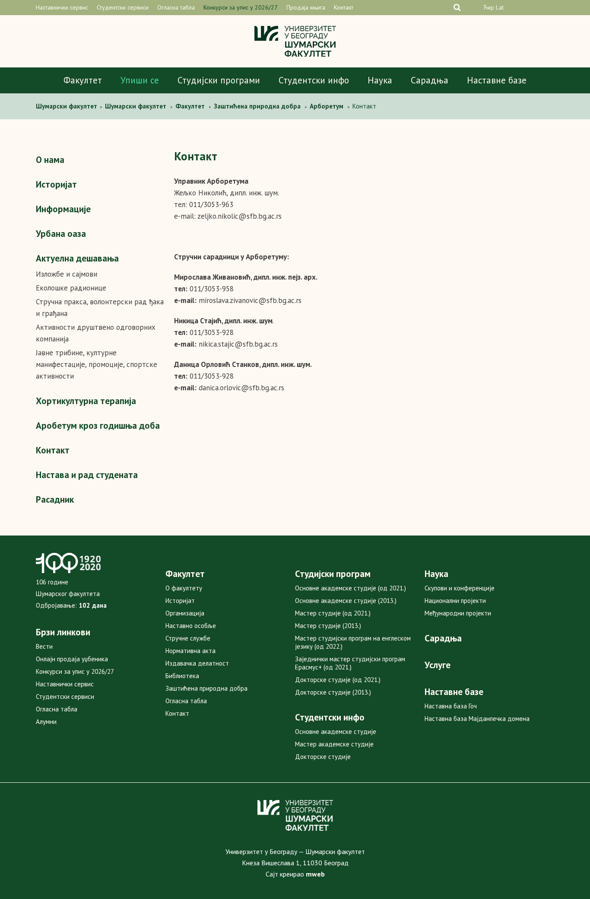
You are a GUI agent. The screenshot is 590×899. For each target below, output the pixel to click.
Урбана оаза (61, 233)
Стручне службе (187, 638)
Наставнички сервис (62, 7)
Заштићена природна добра (206, 688)
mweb (315, 874)
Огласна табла (176, 7)
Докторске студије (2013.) (333, 692)
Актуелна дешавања (77, 258)
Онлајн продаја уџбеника (72, 659)
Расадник (55, 499)
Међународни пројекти (458, 613)
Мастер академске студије (334, 744)
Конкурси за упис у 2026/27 (240, 7)
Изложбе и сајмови (66, 274)
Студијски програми (219, 80)
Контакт (343, 7)
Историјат (56, 184)
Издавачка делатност (197, 663)
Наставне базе (497, 80)
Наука (380, 80)
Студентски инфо (314, 80)
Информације (63, 209)
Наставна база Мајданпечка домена (477, 718)
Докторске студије (323, 756)
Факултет (82, 80)
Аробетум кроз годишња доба (98, 425)
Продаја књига (305, 7)
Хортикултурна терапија (86, 401)
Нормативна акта (190, 651)
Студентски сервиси (123, 7)
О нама (50, 160)
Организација (184, 613)
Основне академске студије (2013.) (346, 600)
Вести (44, 646)
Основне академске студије (335, 731)
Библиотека (182, 676)
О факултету (183, 588)
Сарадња (429, 80)
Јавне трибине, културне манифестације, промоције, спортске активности (96, 364)
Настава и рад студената (87, 475)
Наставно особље (190, 626)
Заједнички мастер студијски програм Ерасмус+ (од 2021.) (350, 663)
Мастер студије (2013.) (328, 626)
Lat (500, 7)
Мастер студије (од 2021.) (333, 613)
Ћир (488, 7)
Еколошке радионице (71, 288)
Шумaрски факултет (67, 106)
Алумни (46, 721)
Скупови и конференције (460, 588)
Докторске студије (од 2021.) (338, 680)
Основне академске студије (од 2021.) (350, 588)
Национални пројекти (455, 600)
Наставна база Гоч (451, 706)
